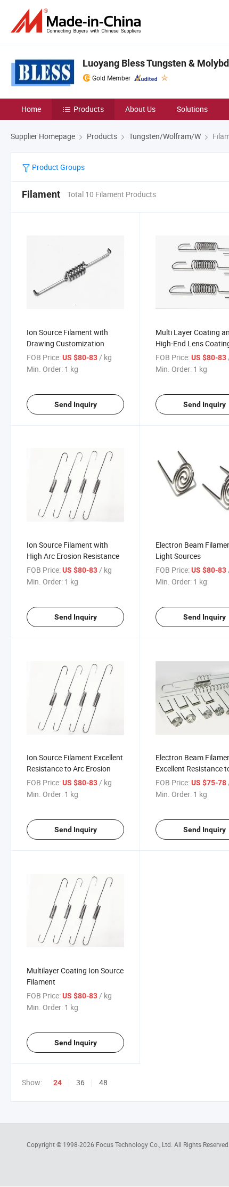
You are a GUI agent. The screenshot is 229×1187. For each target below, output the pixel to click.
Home (31, 109)
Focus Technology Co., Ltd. (135, 1144)
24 (57, 1082)
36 (80, 1082)
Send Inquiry (75, 404)
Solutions (192, 109)
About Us (140, 109)
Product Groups (57, 167)
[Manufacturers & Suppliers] (78, 21)
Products (88, 109)
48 (103, 1082)
